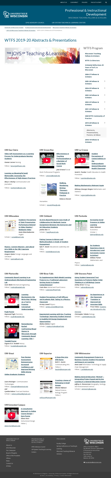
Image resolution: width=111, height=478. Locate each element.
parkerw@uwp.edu (87, 265)
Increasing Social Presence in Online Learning (97, 222)
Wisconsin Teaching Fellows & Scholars (93, 55)
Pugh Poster (9, 312)
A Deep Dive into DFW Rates (61, 358)
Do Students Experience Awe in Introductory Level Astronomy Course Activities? (97, 250)
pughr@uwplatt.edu (17, 317)
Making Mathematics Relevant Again (89, 185)
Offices (8, 458)
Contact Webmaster (66, 475)
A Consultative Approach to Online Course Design (28, 411)
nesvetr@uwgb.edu (53, 205)
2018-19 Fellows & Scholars (92, 141)
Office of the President (13, 456)
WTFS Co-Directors (92, 60)
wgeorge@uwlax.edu (88, 195)
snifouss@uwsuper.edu (48, 398)
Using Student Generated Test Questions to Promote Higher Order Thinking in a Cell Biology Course (89, 279)
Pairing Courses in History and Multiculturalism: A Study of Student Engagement (54, 241)
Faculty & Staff (96, 2)
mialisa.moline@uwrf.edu (55, 326)
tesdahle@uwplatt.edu (18, 346)
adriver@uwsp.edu (87, 287)
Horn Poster (25, 416)
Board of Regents (11, 453)
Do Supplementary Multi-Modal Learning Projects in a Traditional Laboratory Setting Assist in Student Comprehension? (55, 281)
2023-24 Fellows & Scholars (92, 96)
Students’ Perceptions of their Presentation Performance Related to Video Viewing (27, 223)
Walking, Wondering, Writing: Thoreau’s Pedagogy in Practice (64, 189)
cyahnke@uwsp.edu (88, 317)
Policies (84, 2)
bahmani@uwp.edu (96, 234)
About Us (63, 2)
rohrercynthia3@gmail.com (20, 394)
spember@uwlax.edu (88, 178)
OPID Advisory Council (35, 23)
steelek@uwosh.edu (53, 252)
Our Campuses (10, 450)
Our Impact (74, 2)
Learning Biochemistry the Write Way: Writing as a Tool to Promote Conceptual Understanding (28, 301)
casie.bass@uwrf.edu (53, 290)
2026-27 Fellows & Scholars (92, 75)
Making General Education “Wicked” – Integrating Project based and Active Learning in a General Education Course (90, 379)
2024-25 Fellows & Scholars (92, 89)
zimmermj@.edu (89, 389)
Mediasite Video (25, 230)
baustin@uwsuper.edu (63, 369)
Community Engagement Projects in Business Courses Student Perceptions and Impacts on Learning (90, 359)
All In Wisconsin (11, 448)
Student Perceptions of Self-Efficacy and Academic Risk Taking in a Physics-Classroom (55, 299)
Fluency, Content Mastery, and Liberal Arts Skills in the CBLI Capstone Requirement (19, 249)
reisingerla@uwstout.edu (19, 386)
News (8, 461)
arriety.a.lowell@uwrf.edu (54, 307)
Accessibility (49, 475)
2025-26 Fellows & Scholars (92, 82)
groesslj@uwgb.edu (53, 176)
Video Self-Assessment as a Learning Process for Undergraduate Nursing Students (19, 156)
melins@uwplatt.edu (18, 287)
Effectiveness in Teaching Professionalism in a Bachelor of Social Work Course (63, 160)
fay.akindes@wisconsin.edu (93, 462)
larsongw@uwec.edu (18, 166)
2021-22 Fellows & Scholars (92, 110)
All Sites (8, 466)
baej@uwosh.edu (53, 232)
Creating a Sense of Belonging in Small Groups (63, 382)
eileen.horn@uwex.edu (12, 426)
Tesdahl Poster (10, 341)
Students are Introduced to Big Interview (90, 309)
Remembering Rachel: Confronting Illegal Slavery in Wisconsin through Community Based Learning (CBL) (28, 331)
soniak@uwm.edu (17, 237)
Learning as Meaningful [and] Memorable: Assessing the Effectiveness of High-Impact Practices (20, 175)
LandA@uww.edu (87, 369)
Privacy (56, 475)
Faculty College (61, 443)
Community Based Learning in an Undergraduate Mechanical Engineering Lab (20, 279)
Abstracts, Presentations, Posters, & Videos (93, 132)
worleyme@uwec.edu (18, 188)
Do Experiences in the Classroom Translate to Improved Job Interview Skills (97, 299)
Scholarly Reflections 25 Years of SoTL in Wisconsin (94, 67)
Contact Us (9, 463)
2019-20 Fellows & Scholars (92, 124)
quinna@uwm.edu (17, 259)
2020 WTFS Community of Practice (95, 117)
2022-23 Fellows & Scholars (92, 103)
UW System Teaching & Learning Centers (69, 23)
